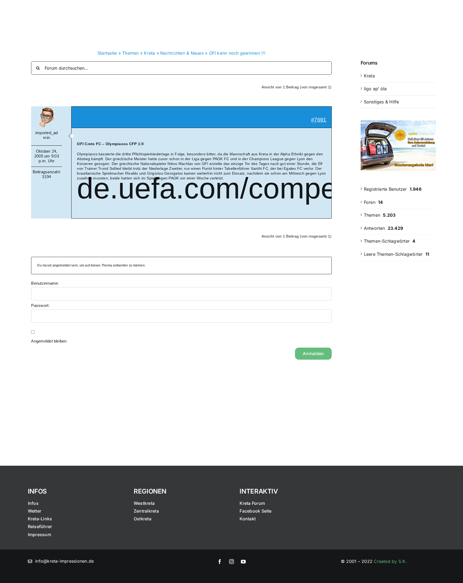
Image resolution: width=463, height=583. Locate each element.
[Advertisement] (398, 353)
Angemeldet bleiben (48, 341)
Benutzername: (45, 283)
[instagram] (231, 561)
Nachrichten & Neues (182, 53)
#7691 (318, 120)
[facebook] (219, 561)
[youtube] (243, 561)
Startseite (107, 53)
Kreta (149, 53)
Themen (130, 53)
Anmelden (313, 353)
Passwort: (40, 305)
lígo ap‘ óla (375, 88)
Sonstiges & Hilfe (381, 101)
